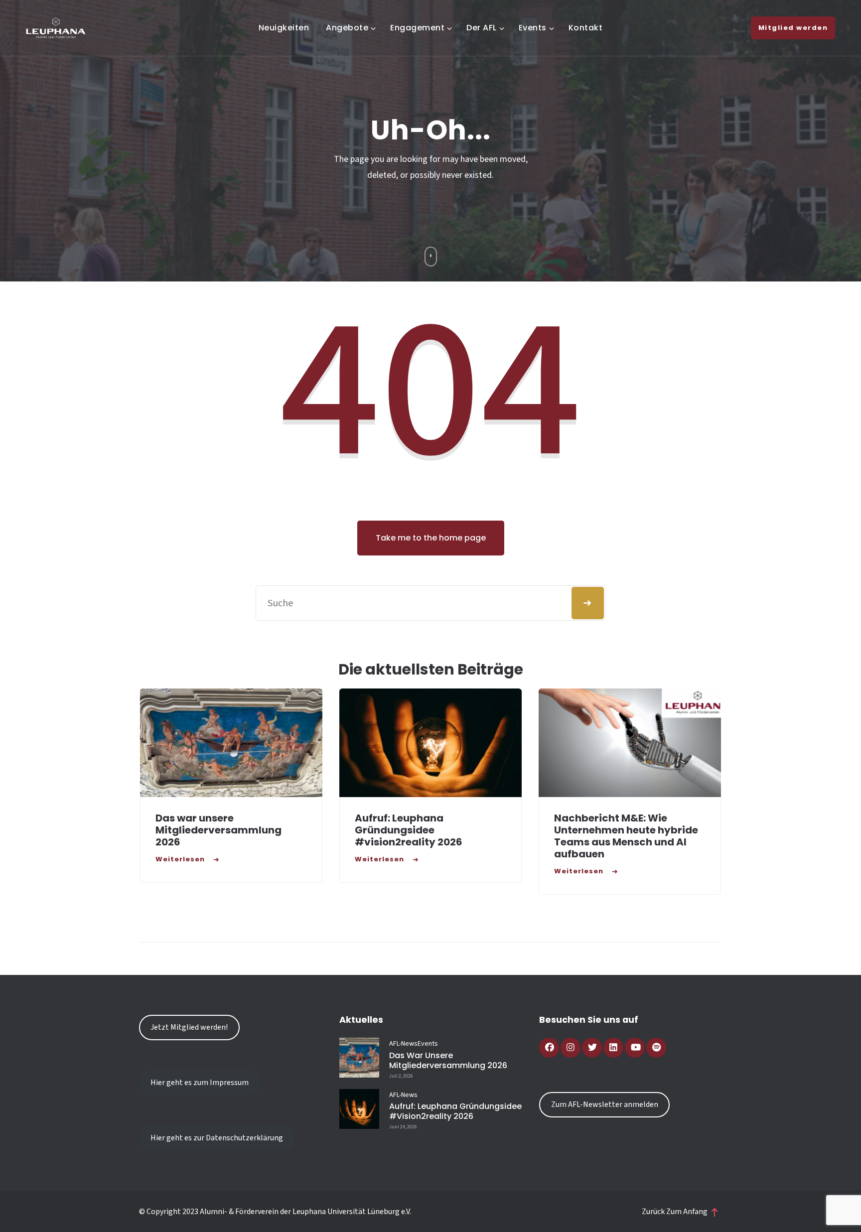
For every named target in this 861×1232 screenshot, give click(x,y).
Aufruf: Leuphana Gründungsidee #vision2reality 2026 (408, 830)
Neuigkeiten (284, 27)
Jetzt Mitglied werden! (189, 1027)
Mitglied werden (793, 27)
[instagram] (570, 1048)
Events (533, 27)
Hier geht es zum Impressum (199, 1082)
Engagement (417, 27)
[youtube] (635, 1048)
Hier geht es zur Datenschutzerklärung (216, 1137)
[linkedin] (613, 1048)
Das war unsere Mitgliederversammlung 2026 (218, 830)
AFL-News (403, 1044)
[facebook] (549, 1048)
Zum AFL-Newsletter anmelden (604, 1104)
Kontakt (586, 27)
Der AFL (481, 27)
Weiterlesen (180, 859)
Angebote (347, 27)
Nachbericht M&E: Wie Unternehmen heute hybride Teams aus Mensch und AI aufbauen (626, 836)
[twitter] (592, 1048)
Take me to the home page (431, 538)
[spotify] (656, 1048)
